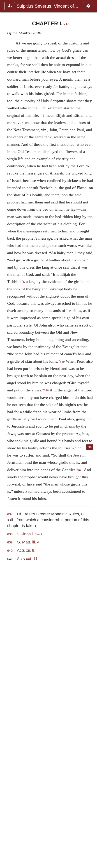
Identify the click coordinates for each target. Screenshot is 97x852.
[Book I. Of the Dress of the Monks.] (5, 426)
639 (62, 361)
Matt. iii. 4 (30, 542)
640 (46, 390)
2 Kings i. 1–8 (29, 534)
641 (80, 470)
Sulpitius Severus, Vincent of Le (48, 6)
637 (66, 24)
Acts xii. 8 (25, 550)
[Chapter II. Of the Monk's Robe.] (92, 426)
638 (25, 282)
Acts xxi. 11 (27, 558)
